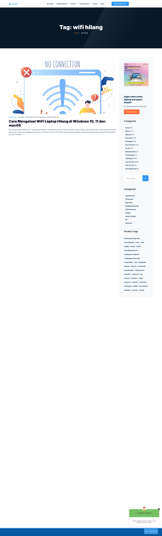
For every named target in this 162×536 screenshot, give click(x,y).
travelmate (144, 286)
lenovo (134, 266)
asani (133, 246)
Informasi (128, 138)
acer (138, 242)
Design (127, 213)
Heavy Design (130, 216)
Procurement (130, 145)
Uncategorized (130, 169)
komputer (142, 262)
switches (143, 282)
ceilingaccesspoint (132, 254)
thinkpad (128, 286)
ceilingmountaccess (132, 258)
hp (136, 262)
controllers (129, 262)
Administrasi (130, 196)
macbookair (129, 270)
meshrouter (140, 270)
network (136, 274)
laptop (127, 266)
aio (143, 242)
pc (142, 274)
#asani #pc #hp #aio (132, 238)
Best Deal (129, 203)
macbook (142, 266)
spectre (128, 282)
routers (134, 278)
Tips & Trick (13, 117)
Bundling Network (132, 206)
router (127, 278)
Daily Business (130, 209)
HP (126, 220)
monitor (128, 274)
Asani (127, 128)
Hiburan (128, 135)
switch (135, 282)
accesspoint (129, 242)
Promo (127, 148)
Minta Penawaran (131, 112)
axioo (139, 246)
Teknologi (129, 158)
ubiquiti (127, 290)
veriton (135, 290)
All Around (129, 199)
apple (127, 246)
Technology (129, 155)
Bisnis (127, 131)
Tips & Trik (129, 165)
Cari (145, 178)
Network (128, 223)
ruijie (141, 278)
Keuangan (129, 141)
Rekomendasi (130, 152)
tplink (135, 286)
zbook (142, 290)
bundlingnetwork (131, 250)
